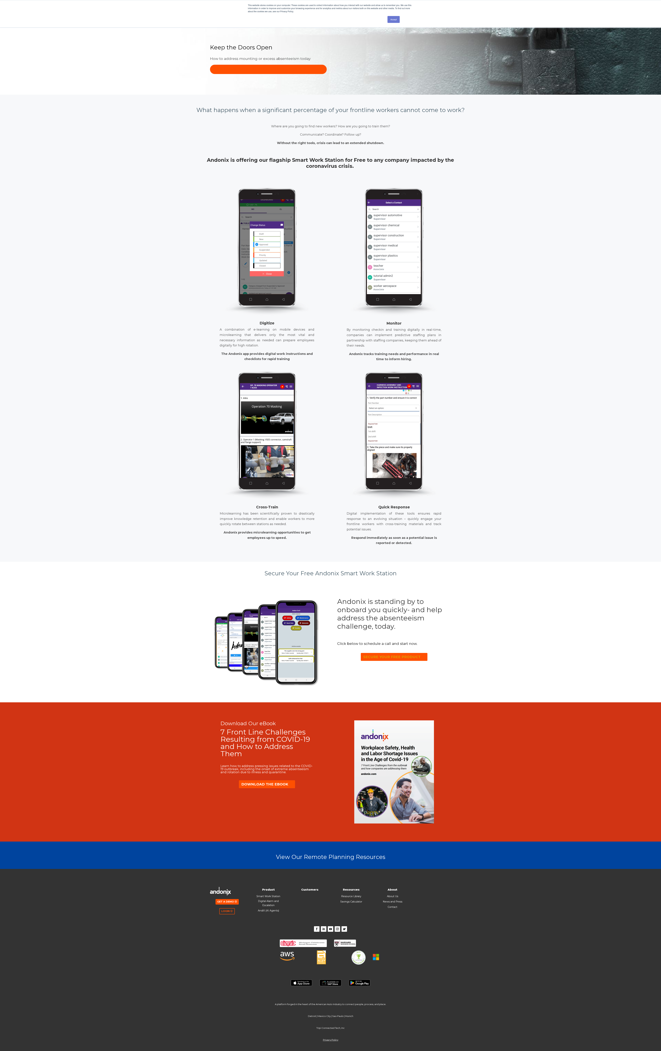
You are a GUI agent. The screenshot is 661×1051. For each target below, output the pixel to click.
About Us (392, 896)
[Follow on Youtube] (330, 929)
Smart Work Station (268, 896)
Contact (392, 907)
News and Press (392, 901)
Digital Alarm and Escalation (268, 903)
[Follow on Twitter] (344, 929)
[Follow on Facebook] (316, 929)
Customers (309, 889)
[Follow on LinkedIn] (323, 929)
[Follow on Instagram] (337, 929)
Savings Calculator (351, 901)
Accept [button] (393, 19)
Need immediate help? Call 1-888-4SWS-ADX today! (268, 69)
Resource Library (351, 896)
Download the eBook (264, 784)
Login (225, 911)
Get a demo (225, 901)
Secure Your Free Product (392, 657)
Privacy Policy (330, 1039)
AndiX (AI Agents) (268, 910)
